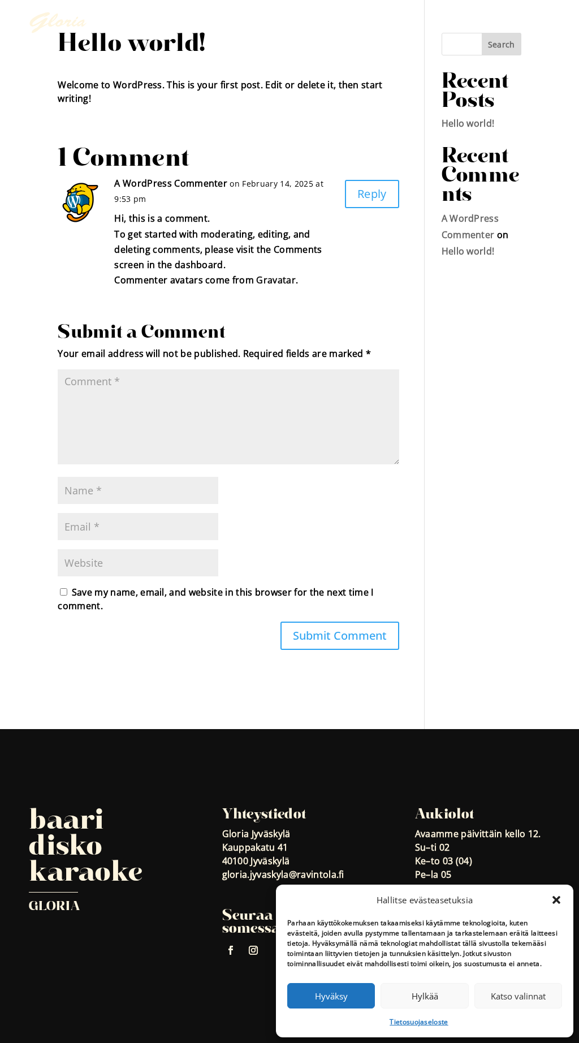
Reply (372, 193)
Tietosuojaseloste (419, 1022)
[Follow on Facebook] (231, 950)
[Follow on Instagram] (254, 950)
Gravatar (276, 280)
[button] (556, 900)
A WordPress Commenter (170, 183)
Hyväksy (331, 996)
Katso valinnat (518, 996)
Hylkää (425, 996)
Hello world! (468, 123)
